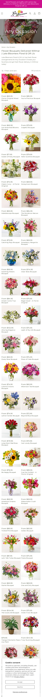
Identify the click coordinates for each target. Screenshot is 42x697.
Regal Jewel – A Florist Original (30, 302)
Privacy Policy (19, 677)
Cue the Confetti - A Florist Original (28, 473)
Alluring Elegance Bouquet (8, 331)
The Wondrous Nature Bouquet (29, 214)
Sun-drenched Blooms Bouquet (10, 128)
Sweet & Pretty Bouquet (11, 157)
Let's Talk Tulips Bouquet (11, 558)
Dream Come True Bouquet (9, 302)
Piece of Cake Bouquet (30, 359)
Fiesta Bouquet (27, 558)
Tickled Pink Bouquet (10, 531)
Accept (19, 682)
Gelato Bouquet (27, 531)
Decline (20, 687)
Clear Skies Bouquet (29, 272)
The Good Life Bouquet (10, 613)
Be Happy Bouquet (9, 472)
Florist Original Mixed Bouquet (10, 99)
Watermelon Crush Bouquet (28, 502)
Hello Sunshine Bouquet (30, 157)
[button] (30, 13)
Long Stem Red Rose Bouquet (10, 444)
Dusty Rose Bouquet (9, 359)
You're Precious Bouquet (30, 98)
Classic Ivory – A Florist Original (10, 185)
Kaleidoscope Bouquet (10, 213)
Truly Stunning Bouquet (30, 640)
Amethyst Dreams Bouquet (9, 502)
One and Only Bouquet (30, 585)
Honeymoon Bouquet (29, 184)
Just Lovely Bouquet (29, 443)
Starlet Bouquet (8, 585)
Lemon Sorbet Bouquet (11, 416)
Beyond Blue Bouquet (29, 416)
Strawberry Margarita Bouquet (29, 243)
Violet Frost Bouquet (29, 613)
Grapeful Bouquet (28, 127)
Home (3, 47)
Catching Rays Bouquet (11, 242)
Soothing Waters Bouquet (8, 272)
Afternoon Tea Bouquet (30, 386)
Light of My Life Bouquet (30, 330)
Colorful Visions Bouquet (8, 387)
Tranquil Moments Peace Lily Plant (11, 641)
